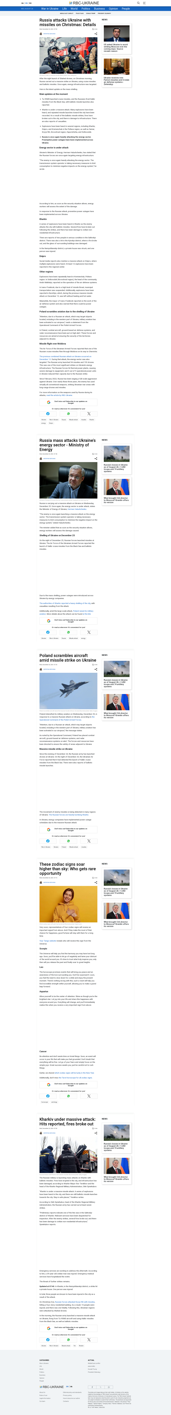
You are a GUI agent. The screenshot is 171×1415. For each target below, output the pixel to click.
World (74, 8)
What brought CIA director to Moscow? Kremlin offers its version (116, 500)
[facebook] (92, 1387)
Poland (64, 847)
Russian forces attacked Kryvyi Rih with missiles (75, 1302)
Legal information (44, 1398)
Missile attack (73, 419)
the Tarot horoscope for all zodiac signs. (75, 1078)
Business (99, 8)
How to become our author (71, 1398)
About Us (42, 1392)
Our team (42, 1401)
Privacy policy (67, 1395)
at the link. (87, 614)
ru (30, 3)
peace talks (80, 13)
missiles (83, 419)
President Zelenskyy (104, 13)
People (126, 8)
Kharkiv (92, 419)
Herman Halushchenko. (77, 509)
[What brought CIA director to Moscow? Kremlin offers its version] (117, 487)
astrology (54, 1102)
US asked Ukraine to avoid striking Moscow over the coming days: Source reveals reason (116, 47)
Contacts (66, 1401)
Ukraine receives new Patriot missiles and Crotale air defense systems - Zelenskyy (116, 81)
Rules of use (43, 1395)
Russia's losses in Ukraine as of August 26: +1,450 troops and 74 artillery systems (116, 468)
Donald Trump (90, 13)
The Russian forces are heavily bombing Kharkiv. (69, 815)
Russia (64, 419)
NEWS (104, 19)
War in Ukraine (49, 8)
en (26, 3)
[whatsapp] (109, 1387)
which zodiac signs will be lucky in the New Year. (74, 1073)
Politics (86, 8)
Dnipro (51, 423)
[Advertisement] (68, 186)
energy (43, 423)
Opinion (113, 8)
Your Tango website (47, 941)
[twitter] (100, 1387)
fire (75, 1346)
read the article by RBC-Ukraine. (59, 395)
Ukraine (43, 419)
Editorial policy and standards (72, 1392)
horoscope (44, 1102)
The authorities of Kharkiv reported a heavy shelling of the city (64, 603)
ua (22, 3)
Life (64, 8)
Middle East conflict (66, 13)
